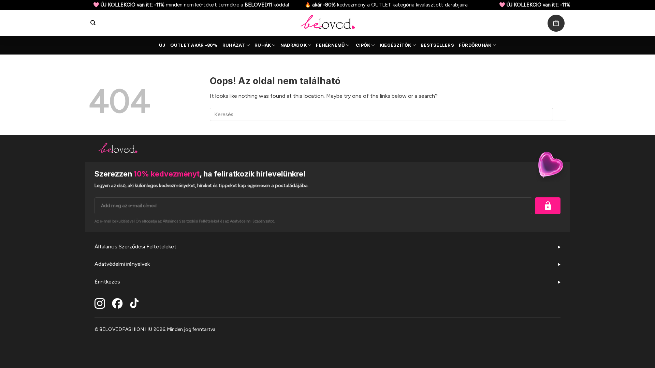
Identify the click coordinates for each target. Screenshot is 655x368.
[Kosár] (556, 23)
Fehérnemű (330, 45)
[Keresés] (93, 22)
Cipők (363, 45)
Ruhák (262, 45)
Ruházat (233, 45)
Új (162, 45)
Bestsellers (437, 45)
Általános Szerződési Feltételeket (135, 246)
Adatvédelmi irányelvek (122, 264)
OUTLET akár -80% (194, 45)
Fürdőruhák (475, 45)
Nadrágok (293, 45)
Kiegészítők (395, 45)
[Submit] (559, 114)
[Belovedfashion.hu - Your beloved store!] (327, 23)
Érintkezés (107, 281)
